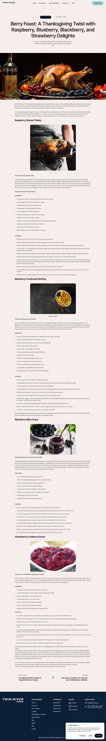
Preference (82, 735)
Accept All (98, 735)
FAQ (73, 3)
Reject (90, 735)
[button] (43, 3)
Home (34, 3)
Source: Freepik (53, 173)
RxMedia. (64, 737)
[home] (8, 3)
